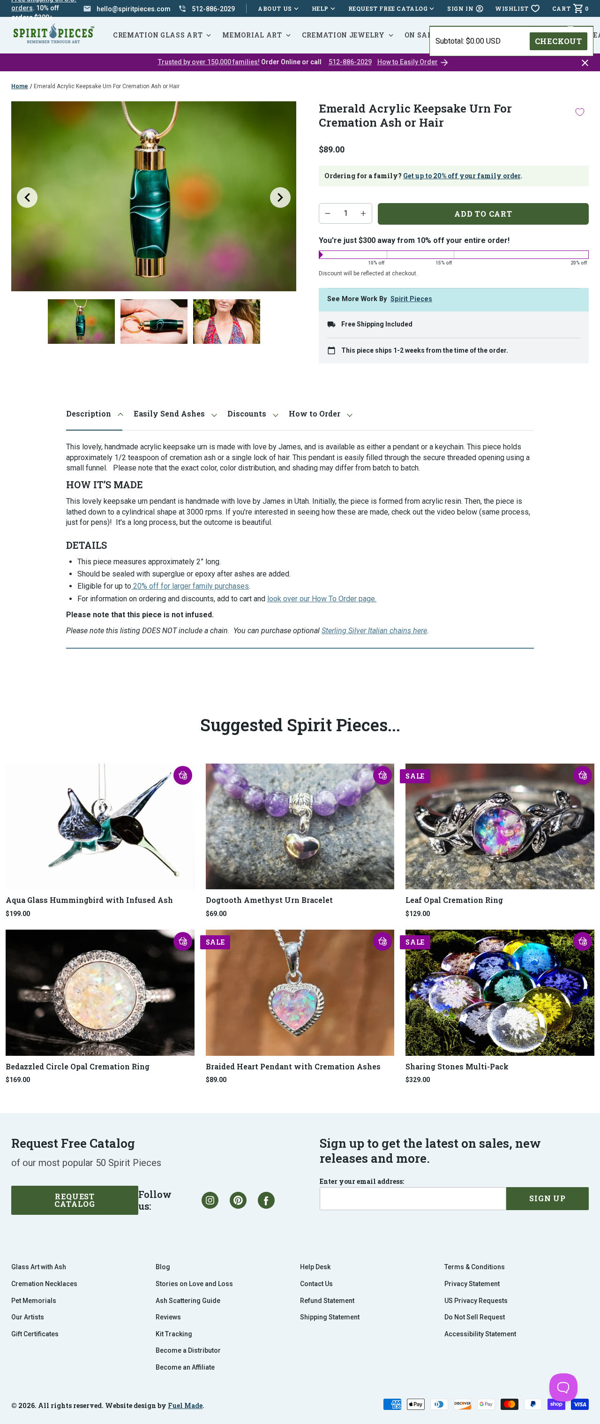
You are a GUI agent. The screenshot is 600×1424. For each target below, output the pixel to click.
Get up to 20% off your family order (461, 175)
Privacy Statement (472, 1284)
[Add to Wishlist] (580, 111)
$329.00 (417, 1079)
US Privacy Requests (476, 1300)
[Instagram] (210, 1200)
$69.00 (216, 913)
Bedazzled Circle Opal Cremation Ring (78, 1066)
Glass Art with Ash (38, 1267)
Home (19, 86)
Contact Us (316, 1284)
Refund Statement (327, 1300)
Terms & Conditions (474, 1267)
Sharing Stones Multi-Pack (457, 1066)
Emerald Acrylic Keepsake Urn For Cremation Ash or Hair (107, 86)
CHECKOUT (558, 41)
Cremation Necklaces (44, 1284)
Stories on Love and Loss (194, 1284)
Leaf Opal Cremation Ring (454, 900)
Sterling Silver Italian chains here (374, 630)
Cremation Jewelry (343, 34)
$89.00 (216, 1079)
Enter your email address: (362, 1181)
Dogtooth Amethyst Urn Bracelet (269, 900)
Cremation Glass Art (157, 34)
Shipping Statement (330, 1317)
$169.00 (18, 1079)
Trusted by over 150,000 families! (209, 62)
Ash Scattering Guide (188, 1300)
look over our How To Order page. (321, 598)
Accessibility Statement (480, 1334)
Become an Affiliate (185, 1367)
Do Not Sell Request (474, 1317)
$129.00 (417, 913)
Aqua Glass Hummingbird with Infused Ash (89, 900)
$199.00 (18, 913)
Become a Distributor (188, 1350)
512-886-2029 (350, 62)
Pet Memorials (33, 1300)
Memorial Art (252, 34)
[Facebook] (266, 1200)
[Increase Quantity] (363, 213)
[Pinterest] (238, 1200)
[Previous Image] (27, 197)
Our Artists (27, 1317)
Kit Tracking (174, 1334)
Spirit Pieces (411, 299)
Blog (163, 1267)
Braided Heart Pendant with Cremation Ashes (293, 1066)
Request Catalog (74, 1200)
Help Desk (315, 1267)
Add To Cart (483, 214)
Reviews (168, 1317)
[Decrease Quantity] (327, 213)
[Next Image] (280, 197)
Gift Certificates (35, 1334)
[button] (182, 775)
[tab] (94, 414)
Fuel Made (185, 1405)
